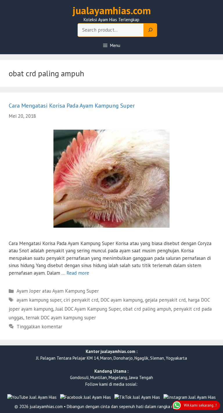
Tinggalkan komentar (39, 326)
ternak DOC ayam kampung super (61, 317)
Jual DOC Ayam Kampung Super (88, 309)
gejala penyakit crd (165, 300)
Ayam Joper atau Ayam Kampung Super (58, 291)
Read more (77, 273)
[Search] (150, 30)
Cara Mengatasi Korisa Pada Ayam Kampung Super (72, 105)
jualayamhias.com (112, 10)
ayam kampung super (39, 300)
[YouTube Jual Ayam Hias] (32, 397)
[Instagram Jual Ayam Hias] (189, 397)
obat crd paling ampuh (147, 309)
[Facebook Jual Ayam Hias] (85, 397)
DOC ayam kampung (121, 300)
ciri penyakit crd (81, 300)
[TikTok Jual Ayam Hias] (137, 397)
